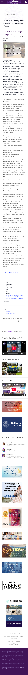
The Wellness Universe (11, 304)
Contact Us (22, 636)
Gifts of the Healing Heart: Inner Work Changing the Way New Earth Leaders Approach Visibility (9, 318)
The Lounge (8, 311)
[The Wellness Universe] (14, 2)
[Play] (3, 353)
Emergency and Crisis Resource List (14, 640)
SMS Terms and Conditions (14, 641)
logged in (10, 331)
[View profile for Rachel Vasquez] (4, 456)
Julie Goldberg (9, 449)
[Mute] (22, 353)
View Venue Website (10, 313)
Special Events (14, 638)
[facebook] (10, 644)
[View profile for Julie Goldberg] (4, 450)
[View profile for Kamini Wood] (4, 444)
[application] (14, 348)
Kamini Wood (9, 443)
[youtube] (15, 644)
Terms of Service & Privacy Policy (11, 636)
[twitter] (13, 644)
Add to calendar (13, 272)
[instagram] (18, 644)
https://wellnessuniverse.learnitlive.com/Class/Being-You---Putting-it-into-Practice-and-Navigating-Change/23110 (14, 296)
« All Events (6, 11)
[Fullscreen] (24, 353)
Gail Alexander (17, 633)
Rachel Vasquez (9, 454)
